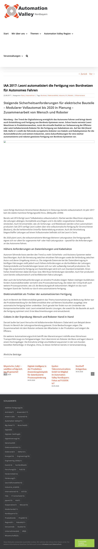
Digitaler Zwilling (12, 434)
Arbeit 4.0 (10, 416)
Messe (24, 505)
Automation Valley (13, 421)
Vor (91, 74)
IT (6, 496)
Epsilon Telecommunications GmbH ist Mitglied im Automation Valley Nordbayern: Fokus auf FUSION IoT (61, 375)
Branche (22, 425)
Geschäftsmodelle (13, 483)
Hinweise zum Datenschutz (51, 544)
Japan (8, 500)
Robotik (70, 95)
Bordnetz (44, 95)
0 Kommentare (80, 95)
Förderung (10, 478)
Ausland (22, 416)
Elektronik (10, 452)
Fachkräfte (21, 465)
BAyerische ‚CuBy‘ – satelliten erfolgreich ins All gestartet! (13, 369)
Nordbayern (11, 513)
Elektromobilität (53, 95)
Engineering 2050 (13, 460)
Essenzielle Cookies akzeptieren (82, 543)
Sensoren (9, 527)
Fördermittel (11, 474)
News (23, 95)
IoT (24, 491)
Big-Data (10, 425)
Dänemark (10, 443)
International (11, 491)
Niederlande (11, 509)
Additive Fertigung (13, 408)
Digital (8, 430)
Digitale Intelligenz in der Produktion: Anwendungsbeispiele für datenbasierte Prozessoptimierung (38, 372)
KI (17, 500)
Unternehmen (30, 95)
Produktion (10, 518)
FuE (22, 469)
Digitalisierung (12, 438)
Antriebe (9, 412)
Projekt (23, 518)
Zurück (84, 74)
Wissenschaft (11, 535)
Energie (9, 456)
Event (8, 465)
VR (24, 531)
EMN (21, 452)
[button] (27, 56)
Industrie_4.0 (63, 95)
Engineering (23, 456)
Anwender (22, 412)
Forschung (10, 469)
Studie (21, 527)
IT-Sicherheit (17, 496)
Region (9, 522)
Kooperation (11, 505)
